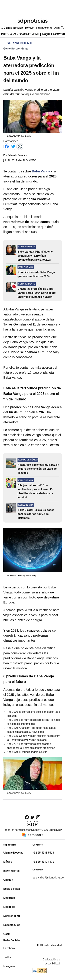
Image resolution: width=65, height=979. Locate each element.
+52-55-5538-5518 (43, 852)
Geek (6, 934)
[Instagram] (38, 817)
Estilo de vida (11, 888)
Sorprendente (11, 915)
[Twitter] (13, 146)
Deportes (9, 897)
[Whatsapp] (20, 146)
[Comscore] (32, 834)
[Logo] (33, 21)
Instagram (9, 966)
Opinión (58, 27)
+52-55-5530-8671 (43, 861)
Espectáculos (11, 924)
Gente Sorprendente (15, 48)
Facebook (9, 948)
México (29, 27)
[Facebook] (6, 146)
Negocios (9, 906)
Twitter (7, 957)
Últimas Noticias (13, 27)
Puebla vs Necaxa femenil (20, 34)
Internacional (44, 27)
